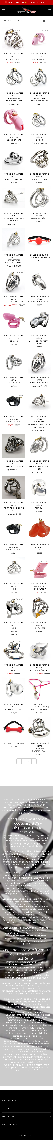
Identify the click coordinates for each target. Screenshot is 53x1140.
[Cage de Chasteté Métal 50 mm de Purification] (39, 728)
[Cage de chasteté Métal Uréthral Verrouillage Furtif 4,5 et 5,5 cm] (39, 401)
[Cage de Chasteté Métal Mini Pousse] (39, 607)
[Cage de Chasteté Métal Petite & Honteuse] (39, 362)
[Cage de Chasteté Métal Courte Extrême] (13, 158)
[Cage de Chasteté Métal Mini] (13, 568)
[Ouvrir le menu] (6, 10)
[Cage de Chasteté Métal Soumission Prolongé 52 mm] (39, 78)
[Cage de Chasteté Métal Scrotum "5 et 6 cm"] (13, 446)
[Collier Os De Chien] (13, 728)
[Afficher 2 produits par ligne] (48, 21)
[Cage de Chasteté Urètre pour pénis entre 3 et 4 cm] (13, 198)
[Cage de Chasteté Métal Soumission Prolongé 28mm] (13, 239)
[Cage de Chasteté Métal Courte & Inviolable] (39, 281)
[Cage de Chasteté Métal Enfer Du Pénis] (39, 198)
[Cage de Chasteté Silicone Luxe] (39, 529)
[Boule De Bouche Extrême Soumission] (39, 239)
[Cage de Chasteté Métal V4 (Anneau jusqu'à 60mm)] (39, 320)
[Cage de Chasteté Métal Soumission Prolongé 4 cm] (13, 78)
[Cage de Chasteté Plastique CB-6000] (13, 320)
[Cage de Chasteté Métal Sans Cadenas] (39, 158)
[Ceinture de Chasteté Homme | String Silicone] (39, 689)
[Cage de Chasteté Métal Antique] (39, 487)
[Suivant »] (34, 761)
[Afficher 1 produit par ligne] (44, 21)
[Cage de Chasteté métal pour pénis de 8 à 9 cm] (39, 446)
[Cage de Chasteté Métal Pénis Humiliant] (13, 689)
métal (30, 1020)
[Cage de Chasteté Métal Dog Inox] (39, 119)
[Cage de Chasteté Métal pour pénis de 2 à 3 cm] (13, 487)
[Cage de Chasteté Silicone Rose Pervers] (13, 119)
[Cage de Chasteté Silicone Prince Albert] (13, 529)
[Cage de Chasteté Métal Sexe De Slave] (13, 362)
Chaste (25, 1136)
